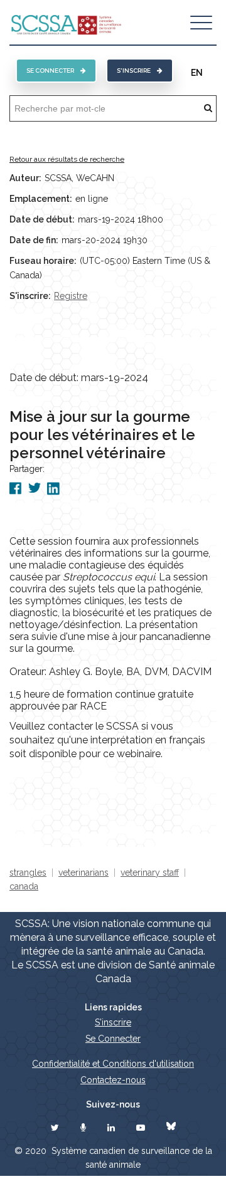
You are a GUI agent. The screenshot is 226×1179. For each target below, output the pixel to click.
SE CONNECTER (50, 70)
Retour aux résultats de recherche (66, 159)
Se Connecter (113, 1039)
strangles (27, 872)
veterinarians (83, 872)
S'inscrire (134, 70)
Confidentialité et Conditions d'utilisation (113, 1064)
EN (197, 73)
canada (23, 886)
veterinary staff (150, 872)
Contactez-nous (113, 1080)
